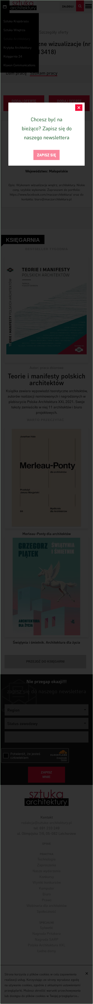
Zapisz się (46, 154)
